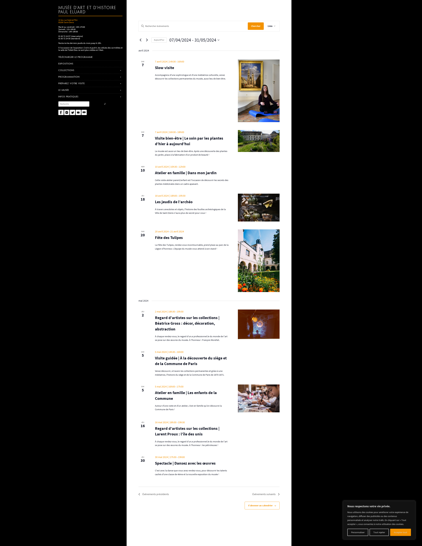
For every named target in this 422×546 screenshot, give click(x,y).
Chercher (255, 26)
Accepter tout (400, 532)
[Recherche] (105, 104)
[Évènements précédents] (140, 40)
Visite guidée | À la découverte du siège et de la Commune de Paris (191, 360)
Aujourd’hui (159, 40)
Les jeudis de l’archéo (174, 201)
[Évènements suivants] (147, 40)
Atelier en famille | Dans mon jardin (186, 172)
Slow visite (164, 67)
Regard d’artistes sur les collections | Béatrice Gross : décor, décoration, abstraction (187, 323)
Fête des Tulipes (169, 237)
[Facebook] (61, 112)
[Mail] (84, 112)
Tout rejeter (379, 532)
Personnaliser (358, 532)
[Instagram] (66, 112)
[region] (379, 520)
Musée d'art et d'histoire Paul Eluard (87, 10)
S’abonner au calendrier (260, 505)
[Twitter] (72, 112)
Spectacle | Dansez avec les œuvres (185, 463)
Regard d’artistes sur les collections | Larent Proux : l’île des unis (187, 431)
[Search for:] (73, 104)
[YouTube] (78, 112)
